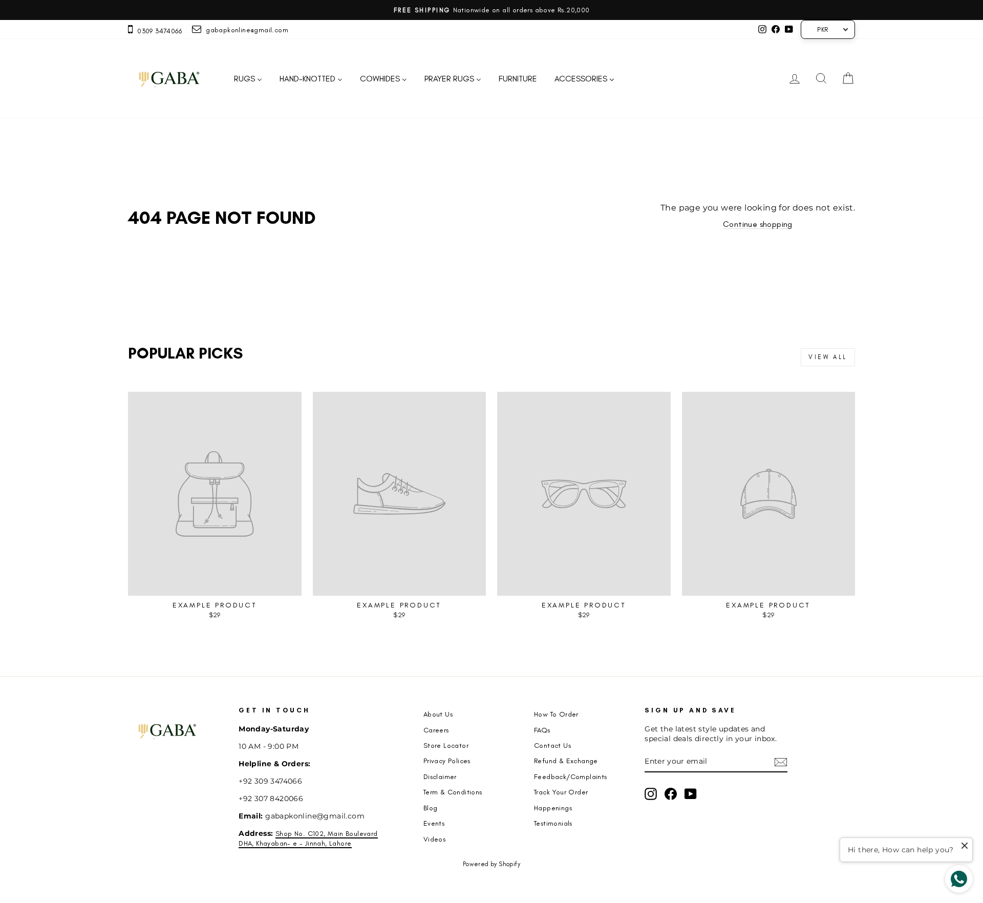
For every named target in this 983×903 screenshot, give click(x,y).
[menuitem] (248, 79)
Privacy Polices (447, 761)
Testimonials (553, 823)
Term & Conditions (452, 792)
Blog (430, 808)
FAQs (542, 730)
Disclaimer (440, 776)
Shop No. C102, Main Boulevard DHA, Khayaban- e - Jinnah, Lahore (308, 838)
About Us (438, 714)
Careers (436, 730)
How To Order (556, 714)
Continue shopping (758, 224)
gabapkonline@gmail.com (244, 30)
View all (827, 357)
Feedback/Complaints (570, 776)
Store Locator (445, 745)
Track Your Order (561, 792)
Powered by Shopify (491, 864)
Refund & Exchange (566, 761)
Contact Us (552, 745)
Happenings (553, 808)
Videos (434, 839)
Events (433, 823)
